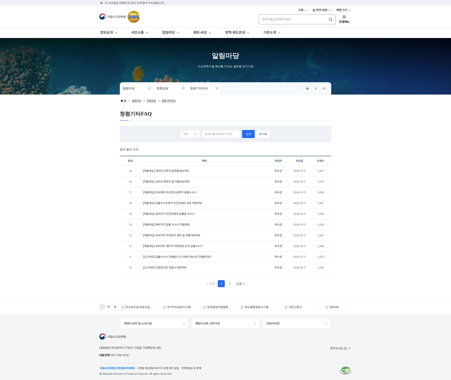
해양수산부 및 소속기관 (138, 323)
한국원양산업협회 (217, 307)
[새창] (346, 370)
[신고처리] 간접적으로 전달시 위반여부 (165, 267)
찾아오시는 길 (339, 348)
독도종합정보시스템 (256, 307)
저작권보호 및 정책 (191, 368)
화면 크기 (342, 10)
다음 (239, 283)
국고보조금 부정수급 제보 (140, 307)
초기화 (263, 134)
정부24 (334, 307)
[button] (115, 307)
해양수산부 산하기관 (207, 323)
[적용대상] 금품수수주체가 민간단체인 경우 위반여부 (172, 203)
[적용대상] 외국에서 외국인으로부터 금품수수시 (169, 192)
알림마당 (168, 32)
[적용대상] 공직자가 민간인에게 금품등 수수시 (169, 214)
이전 (212, 283)
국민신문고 (295, 307)
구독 (301, 10)
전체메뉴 (344, 22)
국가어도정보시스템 (178, 307)
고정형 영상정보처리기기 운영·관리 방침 (158, 368)
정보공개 (106, 32)
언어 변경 (321, 10)
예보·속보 (200, 32)
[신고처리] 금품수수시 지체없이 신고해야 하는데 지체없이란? (177, 256)
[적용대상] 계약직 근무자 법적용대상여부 (166, 171)
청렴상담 (162, 88)
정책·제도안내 (235, 32)
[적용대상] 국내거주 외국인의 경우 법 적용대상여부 (171, 235)
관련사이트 (273, 323)
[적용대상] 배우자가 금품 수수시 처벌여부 (166, 224)
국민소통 (137, 32)
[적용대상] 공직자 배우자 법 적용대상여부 (166, 181)
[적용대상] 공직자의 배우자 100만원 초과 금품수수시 (173, 246)
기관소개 (269, 32)
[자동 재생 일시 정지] (108, 307)
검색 (248, 134)
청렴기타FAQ (199, 88)
